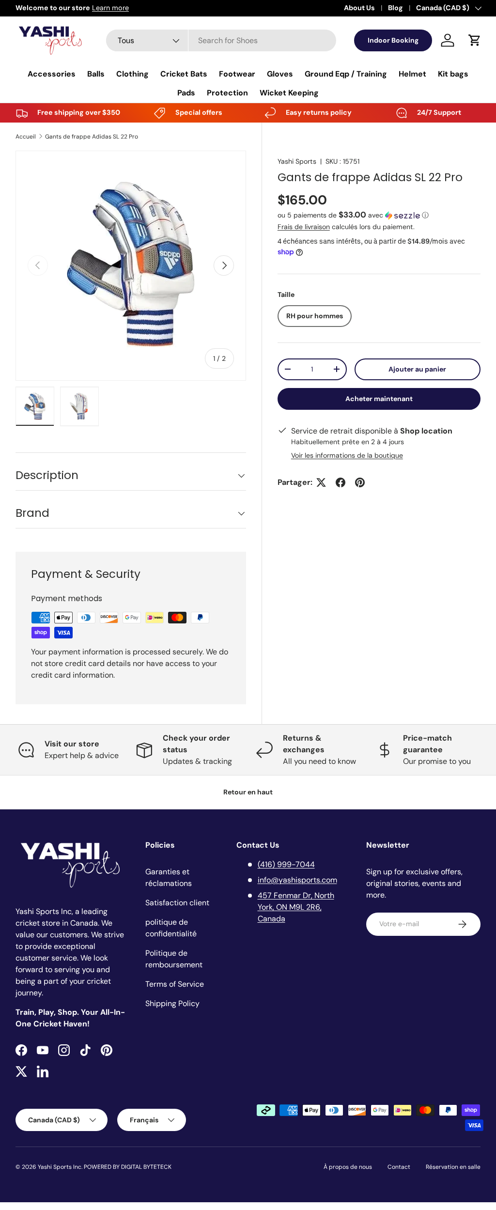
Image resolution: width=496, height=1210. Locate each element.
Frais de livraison (304, 226)
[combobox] (221, 40)
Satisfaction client (177, 903)
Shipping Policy (172, 1003)
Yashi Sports (297, 161)
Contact (399, 1167)
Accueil (26, 137)
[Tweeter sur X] (321, 482)
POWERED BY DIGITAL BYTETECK (127, 1167)
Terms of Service (174, 984)
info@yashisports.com (297, 880)
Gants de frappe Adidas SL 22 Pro (91, 137)
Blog (395, 7)
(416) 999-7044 (286, 864)
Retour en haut (248, 792)
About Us (359, 7)
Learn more (110, 7)
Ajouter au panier (417, 369)
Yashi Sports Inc (59, 1167)
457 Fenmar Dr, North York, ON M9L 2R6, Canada (296, 907)
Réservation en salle (453, 1167)
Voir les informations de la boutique (347, 455)
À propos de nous (348, 1167)
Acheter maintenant (379, 398)
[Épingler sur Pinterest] (360, 482)
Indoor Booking (393, 40)
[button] (474, 40)
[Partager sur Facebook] (340, 482)
